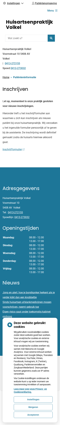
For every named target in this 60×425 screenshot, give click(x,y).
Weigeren (33, 407)
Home (6, 77)
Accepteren (33, 415)
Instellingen (33, 399)
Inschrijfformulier (12, 149)
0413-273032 (21, 217)
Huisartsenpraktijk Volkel (29, 25)
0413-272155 (15, 212)
